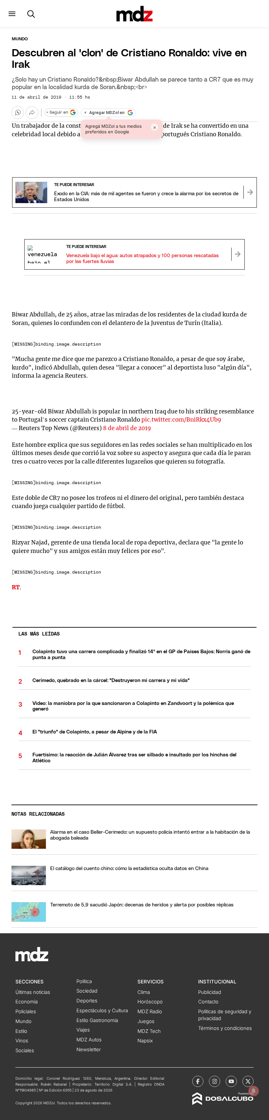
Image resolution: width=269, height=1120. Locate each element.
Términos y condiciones (225, 1028)
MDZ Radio (149, 1012)
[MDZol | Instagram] (214, 1081)
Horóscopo (150, 1002)
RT (16, 587)
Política (84, 981)
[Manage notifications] (253, 1091)
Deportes (86, 1001)
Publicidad (209, 992)
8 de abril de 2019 (127, 428)
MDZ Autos (89, 1040)
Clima (143, 992)
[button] (12, 13)
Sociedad (86, 991)
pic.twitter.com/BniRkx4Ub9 (181, 419)
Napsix (145, 1041)
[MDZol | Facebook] (198, 1081)
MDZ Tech (149, 1031)
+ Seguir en (57, 112)
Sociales (24, 1051)
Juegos (146, 1021)
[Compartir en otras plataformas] (32, 112)
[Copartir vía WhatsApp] (17, 112)
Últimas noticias (32, 992)
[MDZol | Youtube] (231, 1081)
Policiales (25, 1012)
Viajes (83, 1030)
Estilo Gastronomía (97, 1020)
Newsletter (88, 1050)
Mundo (20, 39)
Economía (26, 1002)
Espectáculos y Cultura (102, 1011)
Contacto (208, 1002)
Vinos (21, 1041)
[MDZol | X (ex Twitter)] (248, 1081)
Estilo (21, 1031)
